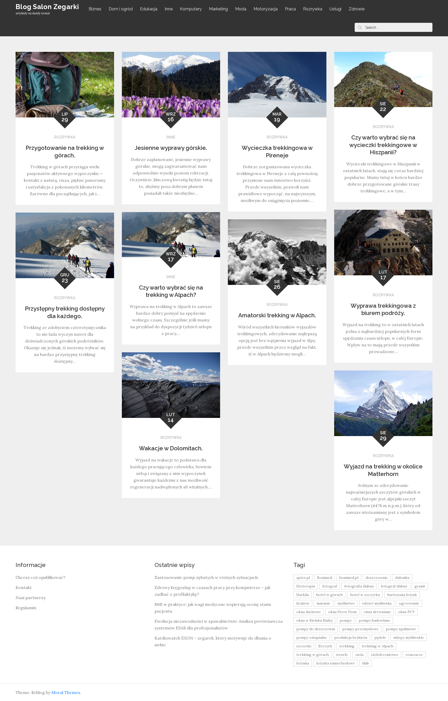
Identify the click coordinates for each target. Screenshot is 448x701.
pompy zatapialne (311, 637)
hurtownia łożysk (402, 594)
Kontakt (24, 587)
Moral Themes (65, 692)
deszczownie (377, 577)
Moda (240, 8)
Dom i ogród (121, 8)
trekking (346, 646)
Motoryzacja (266, 8)
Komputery (191, 8)
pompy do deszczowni (315, 629)
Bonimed (324, 577)
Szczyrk (325, 646)
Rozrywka (312, 8)
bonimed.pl (348, 577)
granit (420, 586)
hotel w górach (329, 594)
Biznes (95, 8)
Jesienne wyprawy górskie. (171, 147)
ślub (365, 663)
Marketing (218, 8)
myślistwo (346, 603)
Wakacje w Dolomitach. (171, 448)
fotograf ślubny (394, 586)
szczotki (303, 646)
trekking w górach (312, 654)
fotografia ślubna (359, 586)
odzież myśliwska (376, 603)
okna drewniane (377, 611)
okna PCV (406, 611)
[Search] (360, 27)
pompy (346, 620)
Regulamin (26, 607)
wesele (342, 654)
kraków (302, 603)
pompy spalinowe (401, 629)
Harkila (302, 594)
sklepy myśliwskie (408, 637)
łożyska (302, 663)
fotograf (329, 586)
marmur (323, 603)
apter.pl (303, 577)
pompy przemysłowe (360, 629)
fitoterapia (305, 586)
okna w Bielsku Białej (314, 620)
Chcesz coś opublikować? (40, 577)
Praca (290, 8)
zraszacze (414, 654)
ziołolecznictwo (384, 654)
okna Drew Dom (342, 611)
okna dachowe (308, 611)
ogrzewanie (409, 603)
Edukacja (148, 8)
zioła (359, 654)
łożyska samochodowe (335, 663)
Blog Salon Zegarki (47, 7)
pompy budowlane (374, 620)
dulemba (402, 577)
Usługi (335, 8)
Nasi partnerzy (31, 597)
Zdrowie (357, 8)
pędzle (380, 637)
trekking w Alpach (377, 646)
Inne (169, 8)
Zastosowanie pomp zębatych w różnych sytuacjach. (207, 577)
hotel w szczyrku (365, 594)
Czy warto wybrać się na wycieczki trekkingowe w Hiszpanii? (383, 145)
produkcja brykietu (350, 637)
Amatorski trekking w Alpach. (277, 315)
